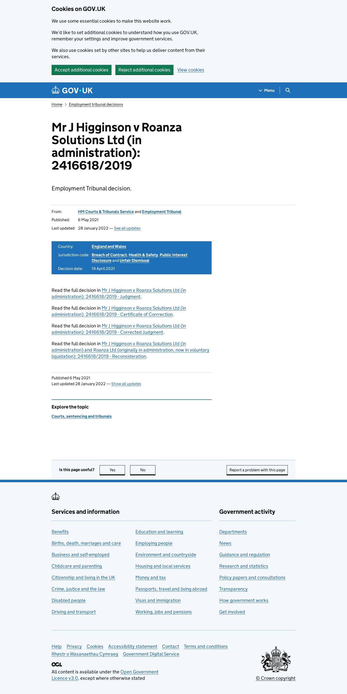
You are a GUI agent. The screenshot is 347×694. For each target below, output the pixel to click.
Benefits (60, 532)
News (225, 543)
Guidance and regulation (244, 554)
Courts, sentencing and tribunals (82, 416)
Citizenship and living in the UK (83, 577)
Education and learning (159, 532)
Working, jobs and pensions (163, 612)
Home (57, 104)
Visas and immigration (158, 600)
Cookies (95, 646)
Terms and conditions (206, 646)
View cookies (190, 69)
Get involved (232, 612)
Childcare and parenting (77, 566)
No (147, 469)
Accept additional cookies (81, 70)
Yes (117, 469)
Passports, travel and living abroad (171, 589)
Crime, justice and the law (78, 589)
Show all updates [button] (126, 383)
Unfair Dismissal (134, 260)
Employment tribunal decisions (96, 104)
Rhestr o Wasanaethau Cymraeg (85, 654)
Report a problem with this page (257, 469)
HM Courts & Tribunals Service (106, 211)
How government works (244, 600)
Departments (233, 532)
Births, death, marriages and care (86, 543)
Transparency (233, 589)
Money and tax (150, 577)
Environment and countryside (165, 554)
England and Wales (109, 246)
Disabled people (69, 600)
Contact (170, 646)
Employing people (153, 543)
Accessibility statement (132, 646)
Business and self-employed (80, 554)
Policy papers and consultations (252, 577)
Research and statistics (243, 566)
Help (57, 646)
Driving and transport (74, 612)
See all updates (127, 228)
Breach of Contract (109, 254)
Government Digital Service (151, 654)
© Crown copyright (275, 678)
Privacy (74, 646)
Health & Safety (143, 254)
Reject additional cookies (144, 70)
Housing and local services (163, 566)
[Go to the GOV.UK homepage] (72, 90)
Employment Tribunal (161, 211)
